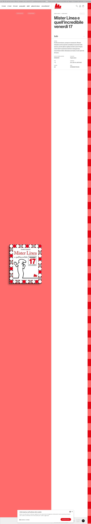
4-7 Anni (9, 6)
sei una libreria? (45, 6)
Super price (64, 13)
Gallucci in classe (35, 6)
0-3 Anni (4, 6)
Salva (81, 13)
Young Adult (22, 6)
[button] (24, 520)
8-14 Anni (15, 6)
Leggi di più (46, 515)
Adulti (28, 6)
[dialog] (45, 516)
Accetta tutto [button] (65, 519)
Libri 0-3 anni (57, 13)
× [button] (72, 511)
